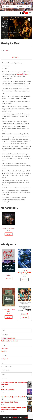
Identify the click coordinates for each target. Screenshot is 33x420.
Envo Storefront (26, 417)
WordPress (15, 417)
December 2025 (4, 348)
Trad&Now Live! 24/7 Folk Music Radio (9, 341)
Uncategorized (4, 359)
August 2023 (3, 351)
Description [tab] (15, 57)
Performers (7, 50)
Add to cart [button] (8, 234)
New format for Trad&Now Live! (8, 338)
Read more (8, 279)
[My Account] (20, 13)
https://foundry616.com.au (22, 74)
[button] (29, 19)
